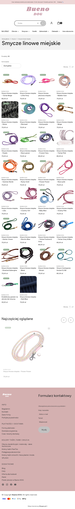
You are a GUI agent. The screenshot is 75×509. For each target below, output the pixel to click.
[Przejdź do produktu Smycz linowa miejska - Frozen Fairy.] (46, 138)
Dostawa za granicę (9, 431)
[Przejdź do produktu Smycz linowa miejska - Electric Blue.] (28, 224)
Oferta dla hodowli (9, 474)
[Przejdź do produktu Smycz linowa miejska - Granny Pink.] (65, 195)
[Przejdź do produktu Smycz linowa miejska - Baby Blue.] (46, 195)
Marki (4, 477)
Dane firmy (6, 415)
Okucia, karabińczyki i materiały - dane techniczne (17, 445)
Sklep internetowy (37, 506)
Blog (3, 468)
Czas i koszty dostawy (10, 434)
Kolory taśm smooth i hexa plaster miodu (18, 455)
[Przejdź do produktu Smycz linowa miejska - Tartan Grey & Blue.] (65, 224)
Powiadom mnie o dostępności (65, 142)
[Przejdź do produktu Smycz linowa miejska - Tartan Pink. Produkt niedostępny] (65, 138)
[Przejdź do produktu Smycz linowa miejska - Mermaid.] (28, 109)
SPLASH (5, 458)
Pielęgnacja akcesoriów (11, 452)
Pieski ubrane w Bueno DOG (13, 480)
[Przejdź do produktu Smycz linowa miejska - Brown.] (46, 255)
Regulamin (6, 409)
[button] (42, 23)
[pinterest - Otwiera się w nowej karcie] (3, 484)
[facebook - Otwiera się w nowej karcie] (11, 484)
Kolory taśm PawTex (10, 449)
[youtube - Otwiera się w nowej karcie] (15, 484)
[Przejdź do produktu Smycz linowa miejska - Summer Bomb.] (10, 167)
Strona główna (5, 39)
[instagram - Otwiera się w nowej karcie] (7, 484)
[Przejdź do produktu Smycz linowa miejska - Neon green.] (28, 138)
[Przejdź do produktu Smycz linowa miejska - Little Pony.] (28, 80)
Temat (40, 418)
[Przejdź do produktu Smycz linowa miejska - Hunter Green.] (10, 224)
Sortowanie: (5, 62)
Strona (65, 67)
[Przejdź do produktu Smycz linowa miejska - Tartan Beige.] (10, 80)
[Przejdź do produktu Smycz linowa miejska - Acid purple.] (46, 109)
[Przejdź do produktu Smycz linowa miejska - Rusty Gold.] (28, 167)
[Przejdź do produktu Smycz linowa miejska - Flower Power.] (46, 167)
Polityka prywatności (10, 418)
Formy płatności (8, 428)
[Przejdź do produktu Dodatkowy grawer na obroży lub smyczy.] (10, 284)
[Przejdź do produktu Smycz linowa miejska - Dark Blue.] (28, 284)
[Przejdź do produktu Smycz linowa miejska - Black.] (28, 255)
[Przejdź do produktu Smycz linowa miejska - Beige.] (65, 109)
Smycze (14, 39)
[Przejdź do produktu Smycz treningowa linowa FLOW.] (65, 255)
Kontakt (5, 412)
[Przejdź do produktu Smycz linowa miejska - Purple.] (10, 138)
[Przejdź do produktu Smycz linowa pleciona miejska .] (46, 80)
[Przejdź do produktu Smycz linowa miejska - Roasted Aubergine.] (10, 255)
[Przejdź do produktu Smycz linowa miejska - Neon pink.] (65, 167)
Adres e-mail (43, 414)
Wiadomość (43, 422)
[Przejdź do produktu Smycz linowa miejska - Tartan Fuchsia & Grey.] (46, 224)
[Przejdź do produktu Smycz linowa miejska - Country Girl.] (28, 195)
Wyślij (44, 430)
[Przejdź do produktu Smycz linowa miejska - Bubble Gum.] (65, 80)
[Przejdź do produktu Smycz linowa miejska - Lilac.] (10, 195)
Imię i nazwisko (43, 410)
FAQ (3, 471)
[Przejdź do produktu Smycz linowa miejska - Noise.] (10, 109)
